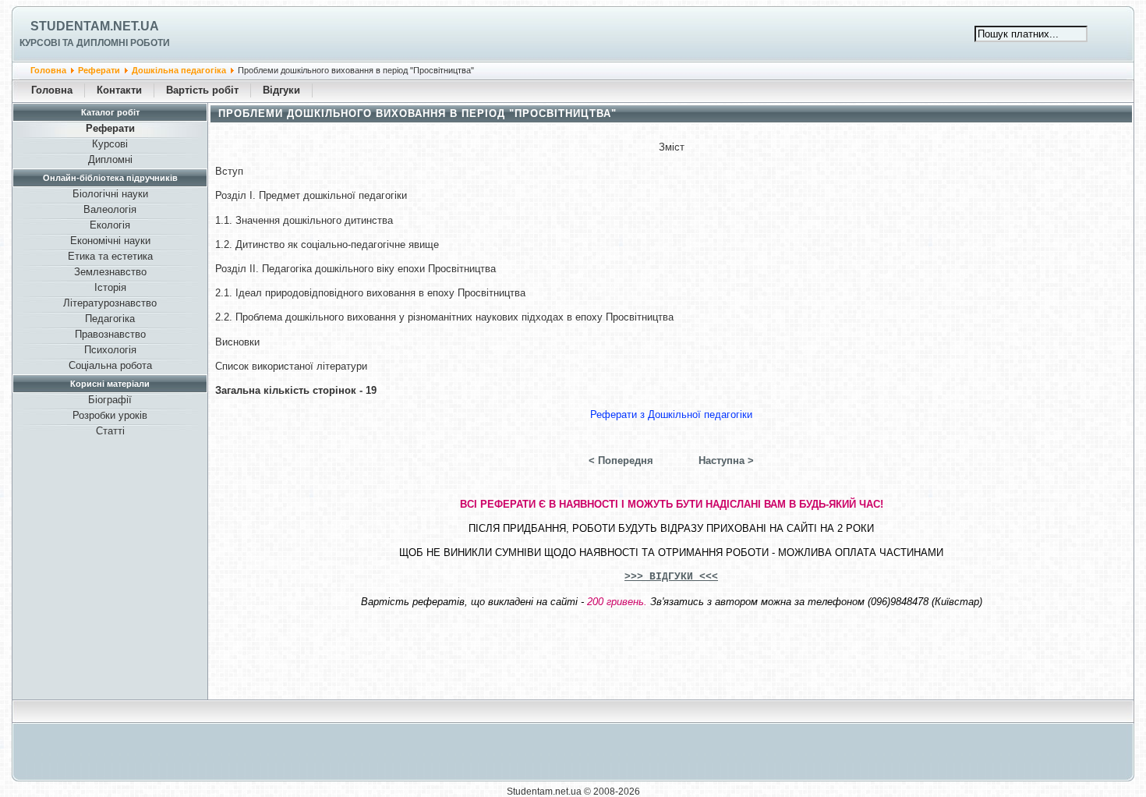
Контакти (119, 90)
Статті (110, 431)
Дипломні (110, 159)
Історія (110, 287)
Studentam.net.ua (94, 26)
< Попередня (621, 460)
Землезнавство (110, 272)
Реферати (99, 70)
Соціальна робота (110, 365)
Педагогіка (110, 318)
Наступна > (726, 460)
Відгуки (281, 90)
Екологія (110, 225)
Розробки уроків (110, 415)
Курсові (110, 144)
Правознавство (110, 334)
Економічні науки (110, 240)
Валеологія (109, 209)
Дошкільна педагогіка (179, 70)
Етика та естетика (110, 256)
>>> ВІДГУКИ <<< (671, 577)
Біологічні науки (110, 194)
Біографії (110, 400)
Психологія (110, 350)
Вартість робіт (202, 90)
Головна (48, 70)
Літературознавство (110, 303)
